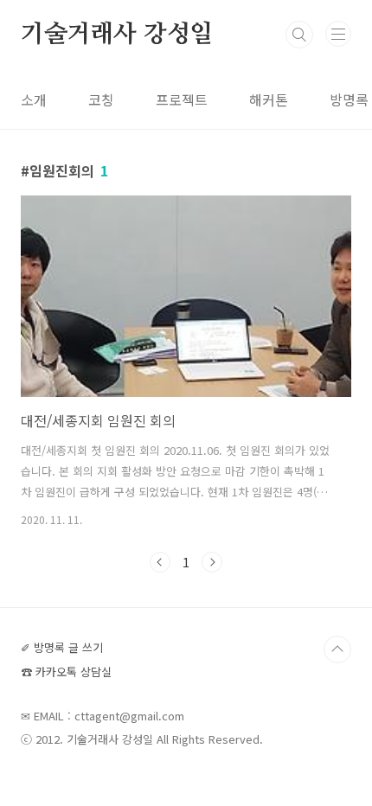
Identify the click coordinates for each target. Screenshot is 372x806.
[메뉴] (338, 34)
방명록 (349, 99)
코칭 (101, 99)
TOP (337, 649)
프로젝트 (182, 99)
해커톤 (268, 99)
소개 (34, 99)
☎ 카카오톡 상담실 (66, 671)
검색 (299, 35)
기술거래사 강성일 (117, 34)
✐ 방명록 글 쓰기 (62, 647)
